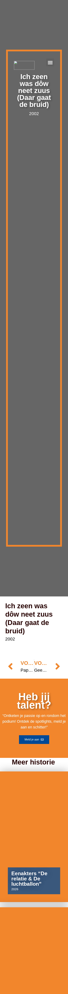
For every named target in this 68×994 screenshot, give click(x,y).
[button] (50, 62)
